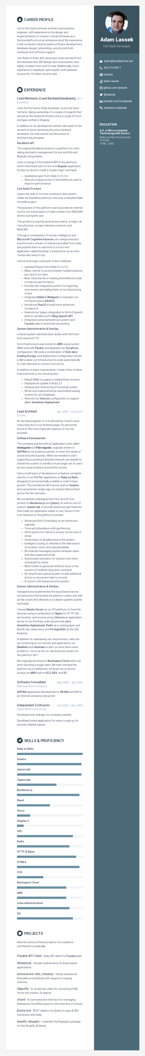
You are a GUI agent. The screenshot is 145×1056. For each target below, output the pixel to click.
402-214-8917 (112, 67)
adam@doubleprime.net (118, 61)
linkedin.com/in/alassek (117, 101)
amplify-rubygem (28, 1021)
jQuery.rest (24, 1010)
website (108, 74)
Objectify (23, 989)
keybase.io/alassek (115, 107)
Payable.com (32, 323)
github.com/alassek (115, 87)
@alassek (109, 94)
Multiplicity (24, 963)
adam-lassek (111, 81)
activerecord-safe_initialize (35, 974)
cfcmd (21, 999)
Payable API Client (29, 956)
